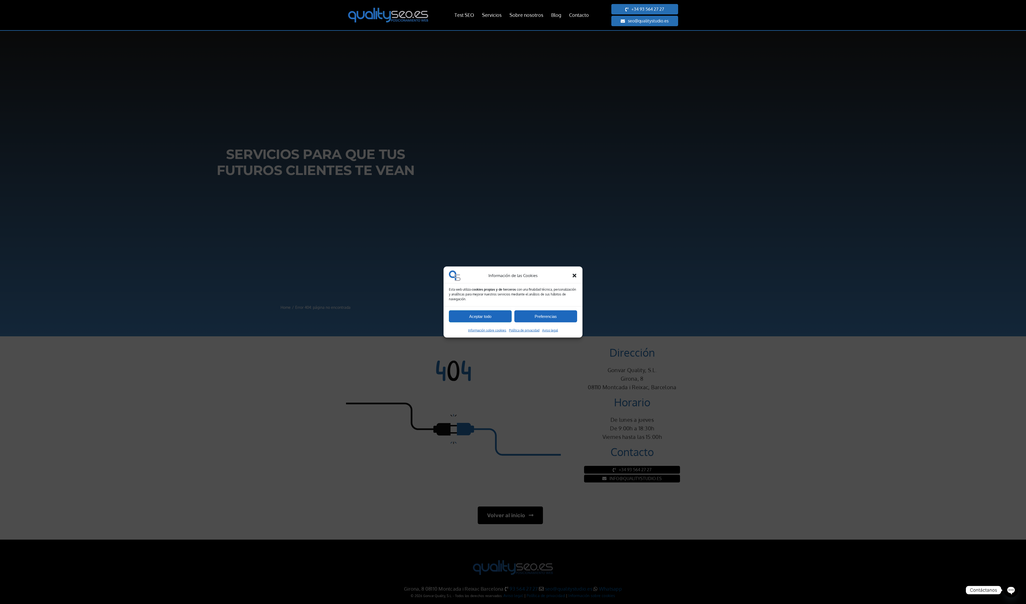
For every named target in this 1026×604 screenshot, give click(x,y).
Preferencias (546, 316)
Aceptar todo (480, 316)
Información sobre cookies (487, 330)
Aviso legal (550, 330)
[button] (574, 275)
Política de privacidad (524, 330)
